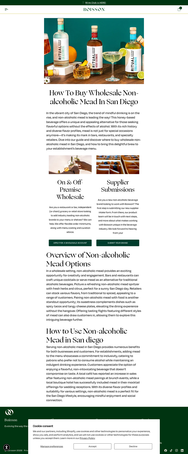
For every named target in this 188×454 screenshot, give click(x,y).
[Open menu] (9, 9)
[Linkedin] (182, 450)
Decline (133, 446)
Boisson (11, 450)
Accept (92, 446)
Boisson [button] (11, 420)
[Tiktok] (171, 450)
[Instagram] (176, 450)
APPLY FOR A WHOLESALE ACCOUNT (70, 243)
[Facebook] (165, 450)
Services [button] (147, 420)
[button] (6, 447)
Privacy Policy (87, 438)
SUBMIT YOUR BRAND (118, 243)
